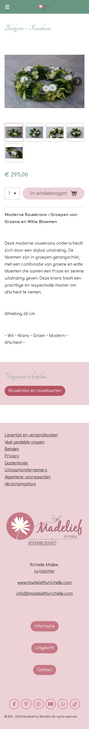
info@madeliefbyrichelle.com (44, 594)
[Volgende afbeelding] (77, 81)
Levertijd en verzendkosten (31, 435)
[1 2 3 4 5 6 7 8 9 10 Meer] (12, 193)
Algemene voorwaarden (28, 477)
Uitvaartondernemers (26, 470)
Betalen (12, 449)
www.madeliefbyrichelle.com (45, 583)
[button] (14, 132)
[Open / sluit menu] (7, 6)
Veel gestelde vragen (24, 442)
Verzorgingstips (20, 484)
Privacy (12, 456)
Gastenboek (16, 463)
